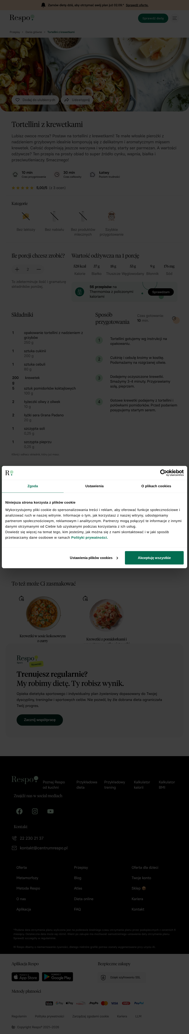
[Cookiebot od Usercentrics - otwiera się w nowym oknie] (163, 472)
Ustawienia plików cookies (91, 557)
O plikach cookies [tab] (156, 486)
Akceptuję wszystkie (154, 557)
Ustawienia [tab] (94, 486)
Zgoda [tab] (32, 486)
